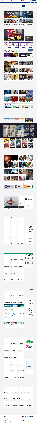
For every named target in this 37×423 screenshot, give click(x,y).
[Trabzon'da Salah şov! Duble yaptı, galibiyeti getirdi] (7, 277)
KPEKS (4, 324)
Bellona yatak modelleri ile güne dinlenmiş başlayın (7, 392)
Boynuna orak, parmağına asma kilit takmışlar (31, 234)
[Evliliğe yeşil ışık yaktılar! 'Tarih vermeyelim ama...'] (21, 340)
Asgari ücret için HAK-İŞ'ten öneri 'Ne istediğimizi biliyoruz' (31, 304)
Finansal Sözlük (22, 420)
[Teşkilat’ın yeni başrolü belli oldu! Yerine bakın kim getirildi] (21, 236)
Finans (10, 420)
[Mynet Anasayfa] (3, 0)
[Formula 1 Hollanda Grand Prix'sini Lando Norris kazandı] (7, 270)
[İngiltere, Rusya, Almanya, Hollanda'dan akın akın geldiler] (7, 233)
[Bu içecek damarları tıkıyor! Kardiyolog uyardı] (14, 98)
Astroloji (16, 420)
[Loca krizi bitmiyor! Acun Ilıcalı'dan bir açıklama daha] (14, 256)
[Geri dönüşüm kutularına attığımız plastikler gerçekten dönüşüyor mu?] (14, 219)
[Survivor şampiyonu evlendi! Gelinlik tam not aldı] (21, 347)
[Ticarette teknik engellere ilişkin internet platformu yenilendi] (22, 178)
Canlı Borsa (32, 289)
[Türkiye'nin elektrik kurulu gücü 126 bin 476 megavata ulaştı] (14, 171)
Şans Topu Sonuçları (30, 366)
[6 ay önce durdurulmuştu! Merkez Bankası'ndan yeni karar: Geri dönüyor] (18, 14)
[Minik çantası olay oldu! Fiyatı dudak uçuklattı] (14, 347)
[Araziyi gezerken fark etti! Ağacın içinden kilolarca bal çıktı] (7, 240)
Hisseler (22, 421)
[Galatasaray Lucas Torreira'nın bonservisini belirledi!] (22, 98)
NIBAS (4, 325)
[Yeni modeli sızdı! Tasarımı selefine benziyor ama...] (14, 70)
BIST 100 (6, 309)
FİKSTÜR (31, 254)
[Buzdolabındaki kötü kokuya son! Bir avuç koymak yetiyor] (21, 226)
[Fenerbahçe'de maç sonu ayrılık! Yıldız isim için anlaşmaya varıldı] (21, 263)
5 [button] (10, 208)
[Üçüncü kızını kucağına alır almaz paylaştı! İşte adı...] (21, 357)
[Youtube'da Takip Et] (30, 340)
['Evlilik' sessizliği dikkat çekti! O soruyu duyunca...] (14, 361)
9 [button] (15, 208)
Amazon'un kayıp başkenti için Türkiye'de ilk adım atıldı (31, 230)
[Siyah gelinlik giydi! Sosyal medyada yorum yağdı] (21, 375)
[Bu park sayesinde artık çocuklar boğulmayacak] (22, 171)
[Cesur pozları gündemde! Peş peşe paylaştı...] (14, 375)
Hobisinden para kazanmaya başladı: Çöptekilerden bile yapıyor (22, 399)
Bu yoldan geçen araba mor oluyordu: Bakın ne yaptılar (31, 238)
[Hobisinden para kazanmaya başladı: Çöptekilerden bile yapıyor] (22, 396)
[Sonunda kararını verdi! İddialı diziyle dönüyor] (14, 354)
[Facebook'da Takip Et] (21, 416)
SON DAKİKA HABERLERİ (3, 2)
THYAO (18, 324)
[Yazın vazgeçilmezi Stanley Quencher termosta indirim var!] (14, 226)
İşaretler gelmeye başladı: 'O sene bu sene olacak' (31, 300)
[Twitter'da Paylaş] (29, 373)
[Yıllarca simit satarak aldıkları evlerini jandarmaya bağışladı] (22, 70)
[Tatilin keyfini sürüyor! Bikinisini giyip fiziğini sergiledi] (7, 361)
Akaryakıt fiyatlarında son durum (14, 405)
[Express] (23, 0)
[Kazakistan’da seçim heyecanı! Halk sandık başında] (7, 98)
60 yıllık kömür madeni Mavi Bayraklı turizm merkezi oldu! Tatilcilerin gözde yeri (30, 242)
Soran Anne (28, 420)
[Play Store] (6, 419)
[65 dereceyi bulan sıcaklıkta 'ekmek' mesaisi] (22, 157)
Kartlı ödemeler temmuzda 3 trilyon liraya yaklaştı (15, 399)
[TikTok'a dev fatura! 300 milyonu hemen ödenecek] (22, 164)
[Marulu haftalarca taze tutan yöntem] (29, 164)
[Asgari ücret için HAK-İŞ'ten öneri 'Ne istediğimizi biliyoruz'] (27, 304)
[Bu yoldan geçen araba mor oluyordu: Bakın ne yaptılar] (27, 238)
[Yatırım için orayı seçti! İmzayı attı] (7, 222)
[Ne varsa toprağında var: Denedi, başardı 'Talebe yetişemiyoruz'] (29, 389)
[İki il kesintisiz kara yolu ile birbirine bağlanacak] (22, 317)
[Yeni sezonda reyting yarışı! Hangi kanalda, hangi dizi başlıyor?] (7, 371)
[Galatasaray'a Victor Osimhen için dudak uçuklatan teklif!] (21, 273)
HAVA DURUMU (16, 2)
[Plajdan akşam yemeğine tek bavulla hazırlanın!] (29, 157)
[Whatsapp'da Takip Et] (32, 340)
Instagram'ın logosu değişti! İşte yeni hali (22, 405)
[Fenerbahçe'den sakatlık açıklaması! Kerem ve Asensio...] (14, 277)
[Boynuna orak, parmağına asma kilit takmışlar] (27, 234)
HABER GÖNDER (32, 2)
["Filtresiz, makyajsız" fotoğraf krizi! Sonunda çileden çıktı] (7, 161)
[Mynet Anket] (24, 0)
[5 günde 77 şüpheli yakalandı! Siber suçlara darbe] (29, 63)
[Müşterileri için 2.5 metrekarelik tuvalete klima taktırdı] (29, 95)
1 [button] (5, 208)
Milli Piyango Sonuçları (30, 361)
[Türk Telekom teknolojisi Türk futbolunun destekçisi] (7, 403)
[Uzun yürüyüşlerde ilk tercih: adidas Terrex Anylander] (14, 178)
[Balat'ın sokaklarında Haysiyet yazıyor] (29, 396)
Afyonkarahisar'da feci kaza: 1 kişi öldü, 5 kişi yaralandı (31, 226)
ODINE (11, 325)
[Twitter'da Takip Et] (27, 340)
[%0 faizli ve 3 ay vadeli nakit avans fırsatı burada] (29, 70)
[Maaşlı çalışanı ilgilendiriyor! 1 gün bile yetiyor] (27, 307)
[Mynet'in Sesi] (7, 55)
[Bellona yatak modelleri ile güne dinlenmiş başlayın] (7, 389)
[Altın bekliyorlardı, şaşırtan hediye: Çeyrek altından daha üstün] (14, 233)
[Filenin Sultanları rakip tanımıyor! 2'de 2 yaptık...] (7, 259)
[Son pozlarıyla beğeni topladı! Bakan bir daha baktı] (7, 343)
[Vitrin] (21, 0)
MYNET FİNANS (7, 51)
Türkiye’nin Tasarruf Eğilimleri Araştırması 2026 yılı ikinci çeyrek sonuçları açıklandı (15, 392)
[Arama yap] (27, 1)
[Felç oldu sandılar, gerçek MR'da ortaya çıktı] (14, 35)
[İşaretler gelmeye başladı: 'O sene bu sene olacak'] (27, 300)
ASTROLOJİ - (23, 54)
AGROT (11, 324)
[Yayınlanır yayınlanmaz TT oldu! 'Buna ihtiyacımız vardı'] (14, 340)
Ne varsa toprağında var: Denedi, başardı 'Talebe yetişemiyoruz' (29, 392)
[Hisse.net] (14, 55)
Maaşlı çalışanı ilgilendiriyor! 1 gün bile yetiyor (30, 308)
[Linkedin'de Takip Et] (29, 340)
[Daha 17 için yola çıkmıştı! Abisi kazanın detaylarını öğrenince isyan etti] (21, 368)
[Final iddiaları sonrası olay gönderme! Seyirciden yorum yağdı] (14, 368)
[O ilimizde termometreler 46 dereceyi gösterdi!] (14, 240)
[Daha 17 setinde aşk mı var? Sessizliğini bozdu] (7, 171)
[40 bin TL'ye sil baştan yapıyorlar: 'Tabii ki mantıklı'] (27, 315)
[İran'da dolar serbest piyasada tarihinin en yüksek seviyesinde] (21, 293)
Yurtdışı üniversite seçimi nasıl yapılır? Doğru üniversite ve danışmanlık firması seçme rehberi (7, 399)
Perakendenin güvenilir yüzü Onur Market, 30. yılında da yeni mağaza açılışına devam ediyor (22, 392)
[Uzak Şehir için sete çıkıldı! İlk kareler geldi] (7, 66)
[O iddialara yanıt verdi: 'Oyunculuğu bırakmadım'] (22, 92)
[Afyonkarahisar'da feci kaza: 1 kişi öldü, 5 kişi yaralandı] (27, 226)
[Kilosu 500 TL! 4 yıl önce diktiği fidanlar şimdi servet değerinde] (22, 63)
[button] (23, 34)
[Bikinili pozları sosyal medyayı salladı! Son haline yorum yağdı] (7, 354)
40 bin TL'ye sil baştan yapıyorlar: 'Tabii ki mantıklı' (31, 315)
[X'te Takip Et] (22, 416)
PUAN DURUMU (27, 254)
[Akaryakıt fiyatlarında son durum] (7, 178)
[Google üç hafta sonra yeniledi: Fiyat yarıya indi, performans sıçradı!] (29, 403)
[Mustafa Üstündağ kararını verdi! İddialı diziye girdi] (29, 174)
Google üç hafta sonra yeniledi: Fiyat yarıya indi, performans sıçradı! (29, 406)
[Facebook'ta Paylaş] (28, 373)
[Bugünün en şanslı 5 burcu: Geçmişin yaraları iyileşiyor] (7, 92)
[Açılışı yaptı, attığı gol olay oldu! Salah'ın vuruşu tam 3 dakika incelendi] (14, 270)
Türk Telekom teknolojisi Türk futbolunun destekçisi (7, 405)
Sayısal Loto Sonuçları (30, 363)
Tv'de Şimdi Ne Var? (27, 350)
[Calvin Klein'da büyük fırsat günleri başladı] (14, 164)
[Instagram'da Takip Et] (28, 340)
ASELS (18, 325)
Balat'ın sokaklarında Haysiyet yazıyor (29, 399)
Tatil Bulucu (28, 421)
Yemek (10, 421)
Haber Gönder (31, 416)
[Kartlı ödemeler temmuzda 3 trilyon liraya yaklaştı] (14, 396)
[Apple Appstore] (6, 420)
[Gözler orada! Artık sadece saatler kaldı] (7, 296)
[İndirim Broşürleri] (25, 0)
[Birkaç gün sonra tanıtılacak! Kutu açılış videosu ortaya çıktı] (14, 92)
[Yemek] (22, 0)
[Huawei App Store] (6, 422)
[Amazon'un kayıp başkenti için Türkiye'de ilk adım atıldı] (27, 230)
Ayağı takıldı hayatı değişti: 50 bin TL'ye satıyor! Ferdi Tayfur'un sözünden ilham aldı (31, 312)
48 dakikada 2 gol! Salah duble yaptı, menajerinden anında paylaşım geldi (9, 2)
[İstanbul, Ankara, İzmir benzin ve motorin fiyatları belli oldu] (21, 219)
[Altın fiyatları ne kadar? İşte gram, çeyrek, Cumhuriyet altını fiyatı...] (14, 63)
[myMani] (11, 1)
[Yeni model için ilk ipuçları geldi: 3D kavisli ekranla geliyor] (14, 157)
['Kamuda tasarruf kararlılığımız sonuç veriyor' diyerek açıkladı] (21, 300)
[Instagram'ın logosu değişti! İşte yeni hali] (22, 403)
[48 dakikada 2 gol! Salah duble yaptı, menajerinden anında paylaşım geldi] (14, 263)
